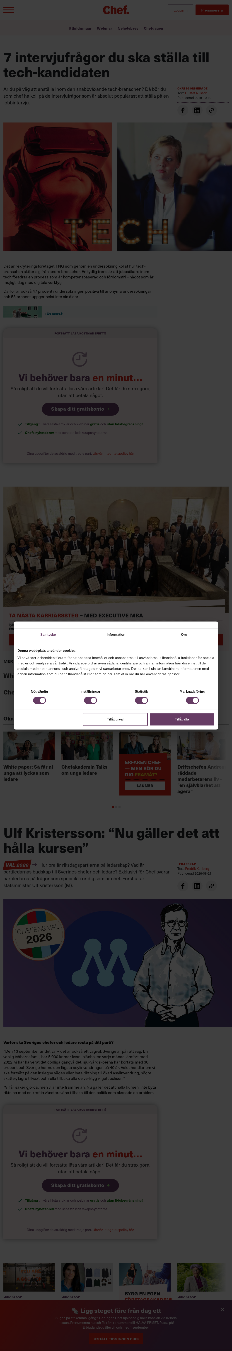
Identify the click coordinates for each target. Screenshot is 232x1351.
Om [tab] (184, 634)
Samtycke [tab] (48, 634)
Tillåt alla (182, 719)
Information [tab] (116, 634)
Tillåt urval (115, 719)
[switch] (90, 700)
